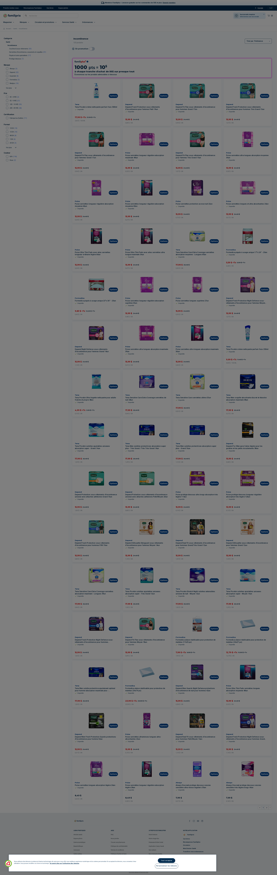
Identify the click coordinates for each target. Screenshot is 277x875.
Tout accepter (166, 860)
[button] (8, 863)
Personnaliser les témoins (166, 866)
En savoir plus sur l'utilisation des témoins (64, 863)
